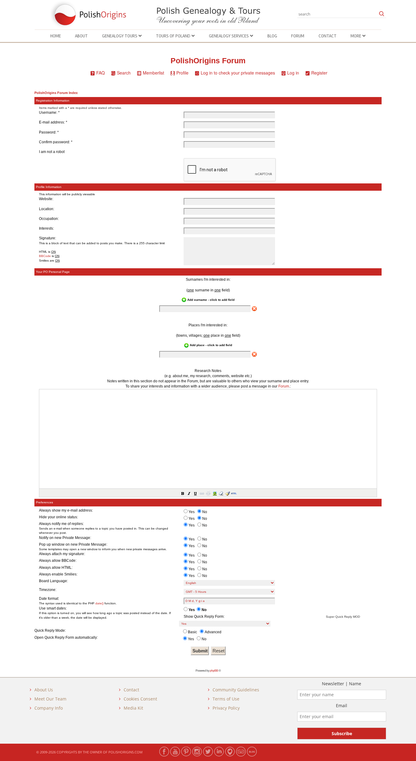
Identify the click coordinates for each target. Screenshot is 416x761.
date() (99, 603)
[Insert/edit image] (214, 493)
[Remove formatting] (221, 493)
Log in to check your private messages (238, 73)
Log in (293, 73)
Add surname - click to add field (210, 299)
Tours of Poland (173, 36)
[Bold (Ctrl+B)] (182, 493)
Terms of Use (226, 699)
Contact (328, 36)
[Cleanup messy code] (227, 493)
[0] (254, 308)
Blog (272, 36)
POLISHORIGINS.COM (125, 752)
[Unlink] (208, 493)
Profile (182, 73)
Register (319, 73)
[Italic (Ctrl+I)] (189, 493)
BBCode (45, 256)
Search (124, 73)
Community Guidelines (236, 690)
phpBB (214, 670)
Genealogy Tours (120, 36)
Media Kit (133, 708)
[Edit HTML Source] (234, 493)
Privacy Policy (226, 708)
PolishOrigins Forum (208, 61)
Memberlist (153, 73)
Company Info (48, 708)
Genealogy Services (229, 36)
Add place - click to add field (210, 345)
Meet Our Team (50, 699)
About (81, 36)
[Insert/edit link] (202, 493)
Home (55, 36)
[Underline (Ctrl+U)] (195, 493)
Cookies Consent (140, 699)
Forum (297, 36)
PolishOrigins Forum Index (56, 93)
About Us (43, 690)
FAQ (100, 73)
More (356, 36)
